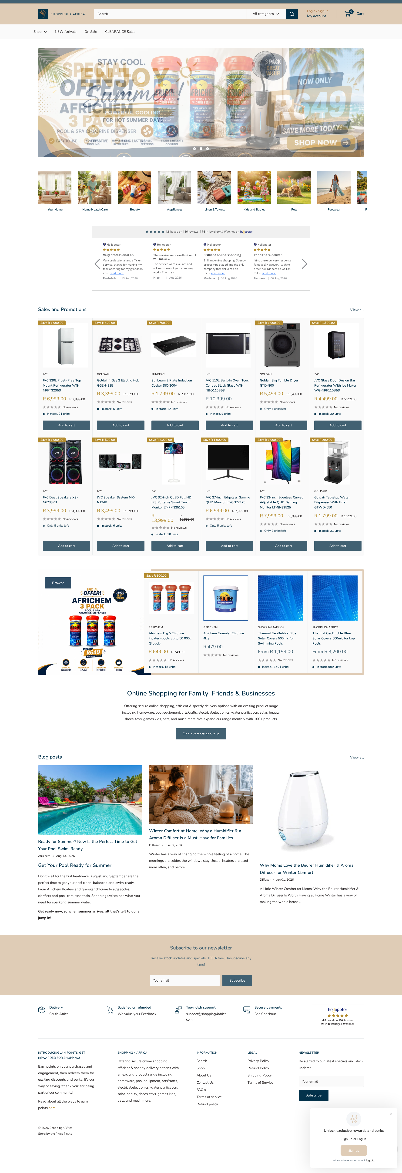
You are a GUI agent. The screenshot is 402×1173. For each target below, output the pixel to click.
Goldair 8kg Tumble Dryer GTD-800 (279, 383)
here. (52, 1108)
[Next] (364, 187)
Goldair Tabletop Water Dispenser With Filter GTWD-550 (332, 502)
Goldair (103, 374)
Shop (38, 31)
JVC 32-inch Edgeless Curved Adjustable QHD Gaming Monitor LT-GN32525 (281, 502)
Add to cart (66, 425)
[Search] (292, 14)
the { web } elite (61, 1134)
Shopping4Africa (271, 627)
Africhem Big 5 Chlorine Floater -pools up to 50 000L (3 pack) (170, 638)
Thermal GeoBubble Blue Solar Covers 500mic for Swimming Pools (277, 638)
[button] (97, 258)
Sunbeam (158, 374)
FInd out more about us (201, 734)
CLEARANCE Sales (120, 31)
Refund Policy (258, 1068)
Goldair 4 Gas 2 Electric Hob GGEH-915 (118, 383)
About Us (204, 1075)
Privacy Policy (258, 1061)
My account (316, 16)
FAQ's (201, 1089)
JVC (45, 374)
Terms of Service (260, 1082)
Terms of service (209, 1097)
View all (357, 309)
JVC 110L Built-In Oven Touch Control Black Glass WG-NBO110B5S (228, 385)
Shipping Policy (260, 1075)
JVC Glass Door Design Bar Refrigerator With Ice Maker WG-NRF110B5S (335, 385)
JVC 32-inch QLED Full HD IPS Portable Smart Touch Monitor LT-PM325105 (171, 502)
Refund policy (207, 1104)
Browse (58, 583)
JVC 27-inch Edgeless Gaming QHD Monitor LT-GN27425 (228, 500)
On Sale (90, 31)
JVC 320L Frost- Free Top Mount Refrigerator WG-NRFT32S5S (62, 385)
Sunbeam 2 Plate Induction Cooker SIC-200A (171, 383)
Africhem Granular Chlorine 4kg (223, 636)
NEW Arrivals (65, 31)
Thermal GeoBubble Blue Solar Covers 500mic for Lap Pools (333, 638)
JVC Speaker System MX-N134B (116, 500)
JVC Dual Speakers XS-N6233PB (60, 500)
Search (202, 1061)
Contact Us (205, 1082)
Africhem (156, 627)
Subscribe (237, 980)
